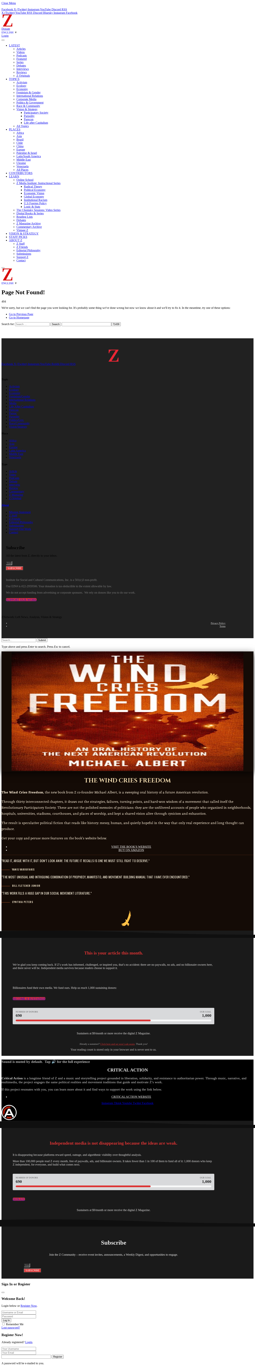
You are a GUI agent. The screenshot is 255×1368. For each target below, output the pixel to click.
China (20, 146)
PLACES (14, 129)
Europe (20, 149)
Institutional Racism (35, 200)
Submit (42, 640)
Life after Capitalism (36, 122)
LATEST (14, 45)
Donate (5, 28)
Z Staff (20, 243)
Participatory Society (36, 112)
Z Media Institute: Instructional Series (38, 183)
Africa (20, 132)
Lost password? (10, 1327)
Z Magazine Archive (28, 223)
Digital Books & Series (30, 213)
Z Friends (22, 247)
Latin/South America (28, 156)
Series (20, 62)
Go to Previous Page (21, 314)
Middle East (23, 159)
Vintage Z (22, 230)
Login (28, 1342)
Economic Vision (34, 193)
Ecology (21, 85)
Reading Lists (24, 216)
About (5, 505)
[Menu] (2, 40)
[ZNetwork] (7, 25)
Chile (19, 142)
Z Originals (23, 75)
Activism (21, 82)
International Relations (29, 95)
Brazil (20, 139)
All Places (22, 169)
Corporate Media (26, 99)
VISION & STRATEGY (24, 233)
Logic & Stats (32, 206)
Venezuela (22, 166)
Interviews (22, 69)
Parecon (28, 119)
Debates (21, 65)
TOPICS (14, 79)
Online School (24, 179)
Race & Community (28, 105)
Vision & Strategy (27, 109)
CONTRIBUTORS (20, 173)
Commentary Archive (29, 226)
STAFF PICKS (18, 236)
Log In (6, 1320)
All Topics (22, 126)
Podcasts (21, 55)
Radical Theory (33, 186)
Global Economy (34, 196)
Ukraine (21, 163)
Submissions (23, 253)
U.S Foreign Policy (35, 203)
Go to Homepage (19, 317)
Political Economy (35, 189)
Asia (19, 136)
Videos (20, 52)
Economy (22, 89)
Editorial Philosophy (28, 250)
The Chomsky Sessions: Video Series (38, 210)
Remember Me (15, 1324)
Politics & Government (29, 102)
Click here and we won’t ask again (117, 1044)
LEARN (14, 176)
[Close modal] (2, 1292)
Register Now (29, 1305)
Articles (21, 48)
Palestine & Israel (26, 153)
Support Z (22, 257)
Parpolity (29, 116)
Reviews (21, 72)
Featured (21, 58)
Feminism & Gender (28, 92)
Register (57, 1356)
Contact (21, 260)
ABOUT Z (15, 240)
